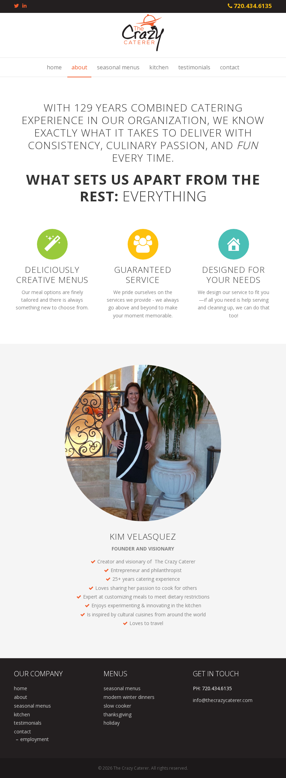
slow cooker (117, 705)
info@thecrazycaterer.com (223, 700)
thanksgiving (117, 714)
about (79, 67)
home (54, 67)
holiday (112, 722)
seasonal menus (118, 67)
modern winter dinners (129, 697)
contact (229, 67)
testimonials (194, 67)
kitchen (158, 67)
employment (34, 739)
